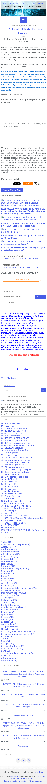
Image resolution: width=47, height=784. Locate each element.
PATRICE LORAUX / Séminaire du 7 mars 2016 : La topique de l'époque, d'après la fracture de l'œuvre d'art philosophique (23, 673)
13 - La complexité (10, 455)
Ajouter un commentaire (21, 279)
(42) (8, 624)
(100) (7, 571)
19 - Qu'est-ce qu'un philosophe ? (16, 469)
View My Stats (8, 378)
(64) (10, 595)
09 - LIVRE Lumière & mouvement (17, 445)
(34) (6, 638)
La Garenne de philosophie (23, 3)
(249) (15, 544)
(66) (13, 592)
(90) (7, 580)
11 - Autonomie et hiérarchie (14, 450)
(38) (6, 636)
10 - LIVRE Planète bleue (12, 447)
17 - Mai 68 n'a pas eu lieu (13, 464)
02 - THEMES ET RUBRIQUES (15, 428)
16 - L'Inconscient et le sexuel (15, 462)
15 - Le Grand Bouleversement (15, 460)
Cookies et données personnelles (15, 781)
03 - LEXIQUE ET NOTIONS (13, 431)
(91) (6, 576)
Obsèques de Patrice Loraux (23, 715)
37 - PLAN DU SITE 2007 (12, 503)
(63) (7, 597)
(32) (12, 646)
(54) (13, 607)
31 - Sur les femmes (10, 496)
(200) (8, 547)
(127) (9, 561)
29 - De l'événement (10, 491)
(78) (7, 585)
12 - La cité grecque (10, 452)
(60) (8, 602)
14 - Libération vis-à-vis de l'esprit (17, 457)
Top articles (41, 776)
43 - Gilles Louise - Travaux (14, 515)
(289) (6, 542)
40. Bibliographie (9, 510)
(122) (7, 563)
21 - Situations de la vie (12, 474)
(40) (10, 629)
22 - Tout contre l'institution (14, 477)
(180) (9, 549)
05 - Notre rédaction (10, 435)
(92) (8, 573)
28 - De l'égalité (8, 489)
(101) (15, 568)
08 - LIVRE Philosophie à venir (15, 443)
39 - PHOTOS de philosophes (14, 508)
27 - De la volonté (9, 486)
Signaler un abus (23, 779)
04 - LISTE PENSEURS (11, 433)
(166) (13, 551)
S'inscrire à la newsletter (12, 190)
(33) (7, 643)
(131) (9, 556)
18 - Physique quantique (12, 467)
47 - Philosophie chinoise (13, 522)
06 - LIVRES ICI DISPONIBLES (15, 438)
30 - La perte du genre (11, 493)
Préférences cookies (35, 781)
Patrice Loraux (28, 25)
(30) (9, 658)
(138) (10, 554)
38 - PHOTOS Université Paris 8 (16, 506)
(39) (18, 631)
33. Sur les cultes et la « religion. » (17, 501)
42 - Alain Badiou (9, 513)
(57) (10, 605)
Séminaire (15, 25)
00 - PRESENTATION (10, 423)
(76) (19, 588)
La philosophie (15, 776)
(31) (6, 655)
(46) (7, 617)
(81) (9, 583)
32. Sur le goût (8, 498)
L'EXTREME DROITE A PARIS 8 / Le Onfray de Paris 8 (22, 531)
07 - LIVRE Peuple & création (15, 440)
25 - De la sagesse (9, 481)
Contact (12, 779)
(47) (8, 612)
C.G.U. (33, 779)
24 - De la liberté (9, 479)
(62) (9, 600)
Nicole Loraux (23, 746)
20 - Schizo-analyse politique (15, 472)
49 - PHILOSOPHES (10, 525)
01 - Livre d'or (7, 426)
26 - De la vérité (8, 484)
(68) (10, 590)
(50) (10, 609)
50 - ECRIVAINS (8, 527)
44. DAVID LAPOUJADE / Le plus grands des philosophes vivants (22, 519)
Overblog (39, 772)
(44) (7, 619)
